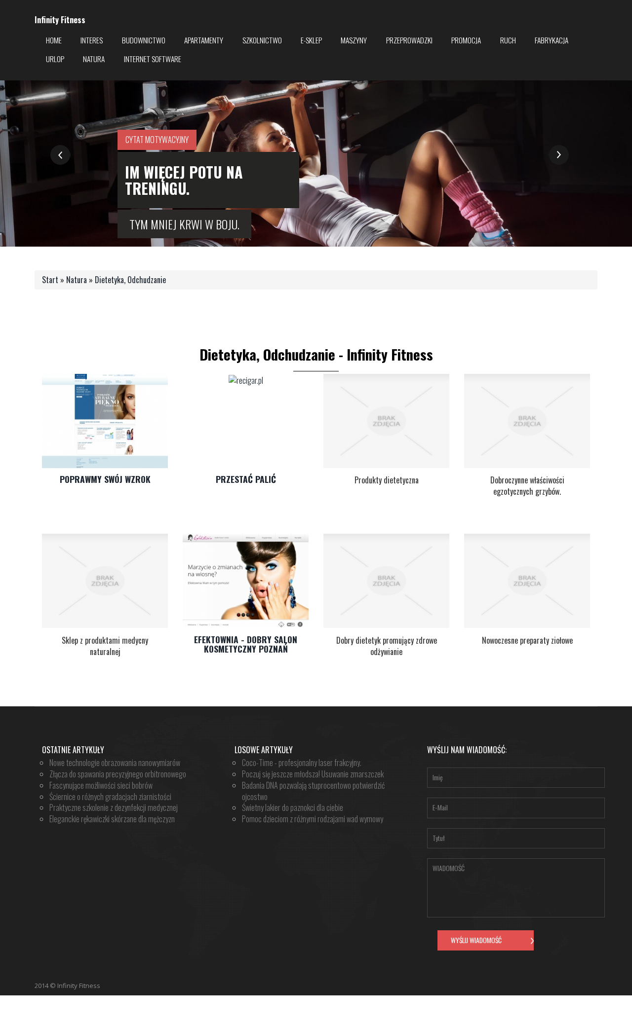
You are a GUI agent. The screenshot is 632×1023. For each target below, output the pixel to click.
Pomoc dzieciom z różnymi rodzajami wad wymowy (312, 819)
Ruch (508, 40)
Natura (94, 58)
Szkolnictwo (262, 40)
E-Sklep (311, 40)
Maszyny (354, 40)
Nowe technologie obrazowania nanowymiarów (114, 762)
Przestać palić (246, 479)
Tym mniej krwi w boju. (184, 224)
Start (50, 280)
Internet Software (152, 58)
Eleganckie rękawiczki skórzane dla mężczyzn (112, 819)
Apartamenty (203, 40)
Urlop (55, 58)
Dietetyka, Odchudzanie (130, 280)
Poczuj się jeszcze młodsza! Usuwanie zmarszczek (313, 774)
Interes (91, 40)
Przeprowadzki (409, 40)
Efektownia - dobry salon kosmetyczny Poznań (245, 644)
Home (54, 40)
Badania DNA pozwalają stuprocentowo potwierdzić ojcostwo (313, 791)
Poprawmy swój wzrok (105, 479)
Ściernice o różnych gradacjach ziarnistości (110, 797)
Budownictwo (143, 40)
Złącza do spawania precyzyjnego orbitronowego (117, 774)
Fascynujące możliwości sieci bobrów (101, 785)
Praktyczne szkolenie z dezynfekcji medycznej (113, 807)
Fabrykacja (551, 40)
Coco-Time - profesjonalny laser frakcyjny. (301, 762)
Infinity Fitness (60, 20)
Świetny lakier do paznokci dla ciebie (292, 807)
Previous (60, 155)
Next (559, 155)
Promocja (466, 40)
